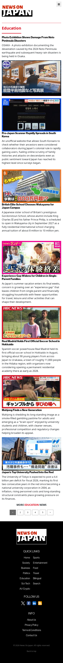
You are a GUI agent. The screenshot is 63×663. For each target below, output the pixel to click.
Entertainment (40, 562)
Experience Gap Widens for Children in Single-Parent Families (29, 277)
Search (36, 583)
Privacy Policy (31, 624)
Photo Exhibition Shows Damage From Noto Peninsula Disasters (28, 39)
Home (27, 557)
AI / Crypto (25, 588)
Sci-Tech (25, 583)
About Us (31, 619)
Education (25, 578)
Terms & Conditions (31, 630)
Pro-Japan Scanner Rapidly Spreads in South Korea (29, 134)
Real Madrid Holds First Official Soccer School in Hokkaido (31, 342)
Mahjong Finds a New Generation (22, 410)
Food (35, 567)
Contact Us (31, 635)
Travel (36, 573)
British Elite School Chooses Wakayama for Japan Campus (28, 206)
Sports (36, 557)
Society (26, 562)
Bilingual (37, 578)
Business (25, 567)
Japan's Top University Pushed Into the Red (28, 472)
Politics (26, 573)
